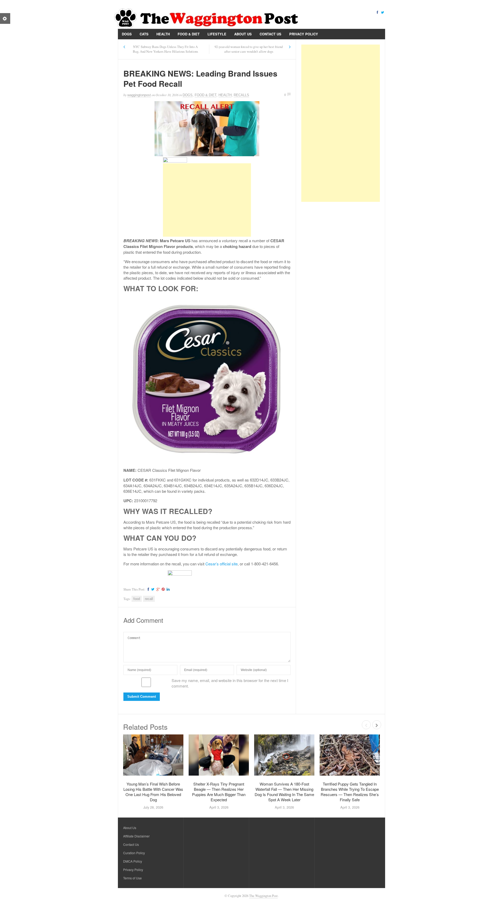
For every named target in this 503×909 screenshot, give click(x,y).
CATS (144, 33)
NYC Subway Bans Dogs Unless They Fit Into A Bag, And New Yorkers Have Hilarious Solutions (165, 49)
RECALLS (241, 95)
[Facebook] (377, 12)
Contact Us (270, 33)
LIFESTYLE (216, 33)
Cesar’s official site (221, 563)
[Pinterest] (162, 589)
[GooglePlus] (157, 589)
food (136, 599)
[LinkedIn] (167, 589)
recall (149, 599)
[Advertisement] (207, 200)
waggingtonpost (139, 95)
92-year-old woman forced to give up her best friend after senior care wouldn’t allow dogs (249, 49)
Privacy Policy (303, 33)
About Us (243, 33)
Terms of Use (132, 878)
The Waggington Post (263, 896)
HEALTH (163, 33)
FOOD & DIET (189, 33)
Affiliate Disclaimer (136, 836)
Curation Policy (134, 853)
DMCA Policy (132, 861)
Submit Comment (141, 697)
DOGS (127, 33)
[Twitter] (382, 12)
